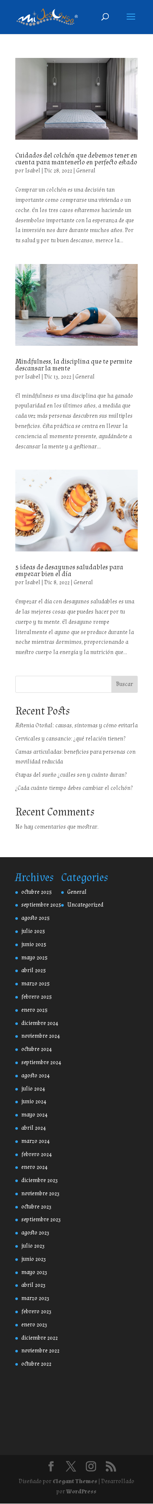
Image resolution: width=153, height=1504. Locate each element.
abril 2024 (33, 1128)
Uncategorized (85, 905)
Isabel (32, 171)
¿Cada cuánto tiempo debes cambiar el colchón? (74, 788)
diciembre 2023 (39, 1180)
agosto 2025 (35, 918)
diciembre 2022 (39, 1338)
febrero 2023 (36, 1311)
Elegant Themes (75, 1481)
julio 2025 (33, 931)
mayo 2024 (34, 1115)
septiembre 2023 (41, 1219)
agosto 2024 (35, 1075)
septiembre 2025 (41, 905)
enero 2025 (34, 1010)
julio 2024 (33, 1089)
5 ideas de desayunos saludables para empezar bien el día (69, 571)
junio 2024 (33, 1101)
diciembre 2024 (39, 1023)
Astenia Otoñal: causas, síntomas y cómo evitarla (76, 725)
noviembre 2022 (40, 1351)
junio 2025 (33, 944)
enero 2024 (34, 1167)
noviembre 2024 (40, 1036)
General (86, 171)
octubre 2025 (36, 892)
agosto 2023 (35, 1233)
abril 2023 (33, 1285)
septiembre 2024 (41, 1062)
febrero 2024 (36, 1154)
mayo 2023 (34, 1272)
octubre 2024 (36, 1049)
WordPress (81, 1491)
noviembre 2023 (40, 1193)
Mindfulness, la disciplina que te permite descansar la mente (73, 365)
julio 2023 (33, 1246)
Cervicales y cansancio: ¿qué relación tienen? (70, 739)
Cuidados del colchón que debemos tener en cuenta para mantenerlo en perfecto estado (76, 159)
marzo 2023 (35, 1298)
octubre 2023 (36, 1207)
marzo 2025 (35, 983)
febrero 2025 (36, 997)
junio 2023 (33, 1259)
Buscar (124, 684)
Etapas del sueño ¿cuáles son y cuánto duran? (71, 775)
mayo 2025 (34, 958)
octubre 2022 (36, 1364)
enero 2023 (34, 1325)
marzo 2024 (35, 1141)
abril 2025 (33, 970)
